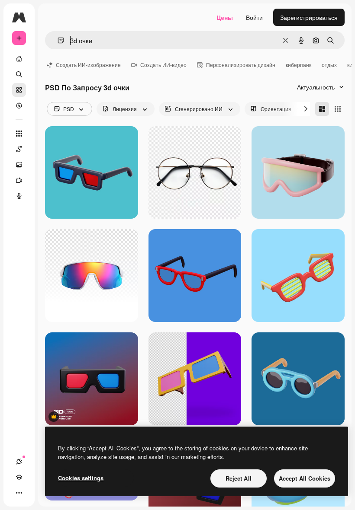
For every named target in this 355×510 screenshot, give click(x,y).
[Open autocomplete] (57, 40)
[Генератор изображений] (19, 165)
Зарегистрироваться (309, 17)
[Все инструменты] (19, 133)
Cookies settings (80, 478)
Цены (224, 17)
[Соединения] (19, 462)
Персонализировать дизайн (240, 64)
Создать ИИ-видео (163, 64)
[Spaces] (19, 149)
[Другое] (19, 493)
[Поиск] (19, 74)
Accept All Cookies (304, 478)
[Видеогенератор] (19, 180)
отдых (329, 64)
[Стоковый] (19, 90)
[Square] (338, 109)
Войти (254, 17)
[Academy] (19, 477)
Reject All (239, 478)
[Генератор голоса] (19, 196)
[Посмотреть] (19, 105)
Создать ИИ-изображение (88, 64)
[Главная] (19, 59)
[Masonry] (322, 109)
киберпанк (298, 64)
